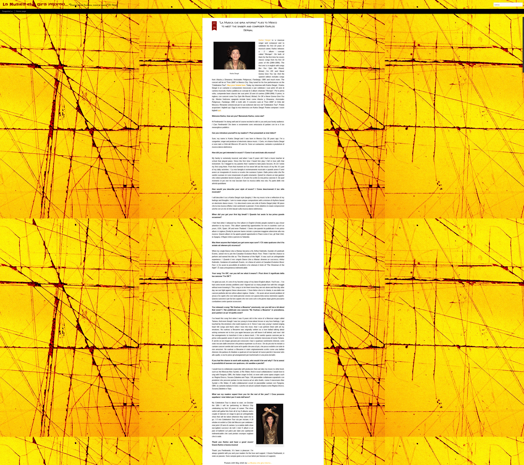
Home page (21, 11)
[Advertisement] (299, 64)
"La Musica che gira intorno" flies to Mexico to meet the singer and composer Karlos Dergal (248, 26)
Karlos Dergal (264, 40)
